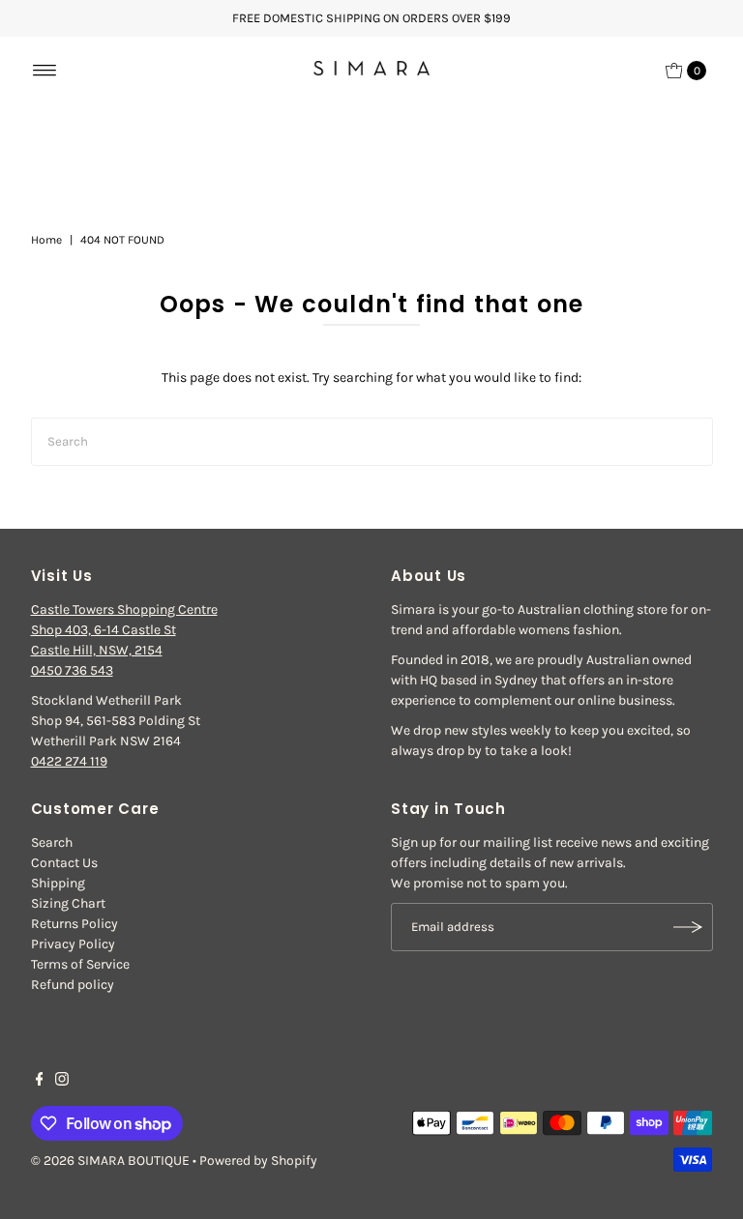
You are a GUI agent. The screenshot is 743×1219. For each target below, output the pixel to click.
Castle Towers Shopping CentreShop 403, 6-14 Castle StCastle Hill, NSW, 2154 (124, 629)
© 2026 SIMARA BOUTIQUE (110, 1160)
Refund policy (72, 984)
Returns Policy (74, 923)
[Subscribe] (689, 927)
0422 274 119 (69, 761)
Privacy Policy (73, 944)
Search (52, 842)
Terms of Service (80, 964)
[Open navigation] (45, 70)
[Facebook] (40, 1081)
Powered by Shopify (258, 1160)
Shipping (58, 883)
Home (46, 240)
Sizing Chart (68, 903)
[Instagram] (62, 1081)
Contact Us (64, 863)
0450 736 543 (72, 670)
